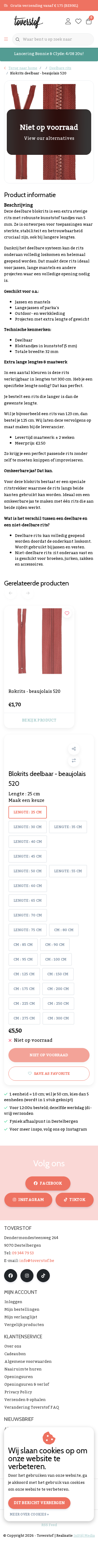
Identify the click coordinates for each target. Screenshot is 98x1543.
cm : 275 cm (24, 1018)
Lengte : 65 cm (28, 900)
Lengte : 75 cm (28, 930)
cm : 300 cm (58, 1018)
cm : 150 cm (58, 974)
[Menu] (6, 39)
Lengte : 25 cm (28, 812)
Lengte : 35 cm (68, 827)
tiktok (77, 1200)
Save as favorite (52, 1073)
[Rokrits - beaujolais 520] (39, 641)
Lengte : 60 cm (28, 885)
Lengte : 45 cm (28, 856)
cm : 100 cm (56, 959)
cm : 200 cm (58, 988)
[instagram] (26, 1275)
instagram (31, 1200)
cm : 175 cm (24, 988)
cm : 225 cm (24, 1003)
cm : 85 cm (23, 944)
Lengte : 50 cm (28, 871)
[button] (74, 749)
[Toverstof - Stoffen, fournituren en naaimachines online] (28, 21)
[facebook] (10, 1275)
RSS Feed (49, 1525)
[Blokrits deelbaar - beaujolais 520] (49, 131)
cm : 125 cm (24, 974)
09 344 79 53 (23, 1253)
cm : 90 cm (55, 944)
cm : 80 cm (64, 930)
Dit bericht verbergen (39, 1503)
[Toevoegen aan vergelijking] (74, 761)
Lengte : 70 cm (28, 915)
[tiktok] (43, 1275)
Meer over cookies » (29, 1514)
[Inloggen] (68, 22)
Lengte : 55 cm (68, 871)
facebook (51, 1183)
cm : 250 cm (58, 1003)
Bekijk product (39, 720)
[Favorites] (78, 22)
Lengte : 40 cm (28, 841)
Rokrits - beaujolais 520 (34, 692)
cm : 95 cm (23, 959)
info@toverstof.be (36, 1261)
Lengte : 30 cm (28, 827)
